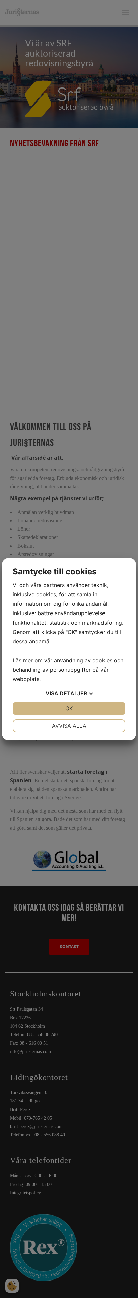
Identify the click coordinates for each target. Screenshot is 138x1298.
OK (69, 708)
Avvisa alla (69, 725)
